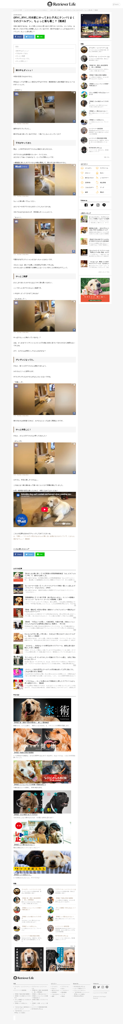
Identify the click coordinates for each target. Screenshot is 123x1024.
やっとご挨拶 (20, 56)
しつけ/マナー (104, 178)
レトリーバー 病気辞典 (20, 990)
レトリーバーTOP (17, 10)
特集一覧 (72, 946)
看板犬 (102, 192)
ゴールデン (33, 10)
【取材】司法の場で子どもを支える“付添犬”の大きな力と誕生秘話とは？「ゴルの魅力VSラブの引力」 (99, 240)
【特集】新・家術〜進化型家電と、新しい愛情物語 (40, 991)
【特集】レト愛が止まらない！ (40, 994)
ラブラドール (104, 168)
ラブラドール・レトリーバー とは (39, 987)
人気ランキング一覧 (103, 272)
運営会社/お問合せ (79, 996)
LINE (41, 37)
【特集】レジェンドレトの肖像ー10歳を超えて (40, 996)
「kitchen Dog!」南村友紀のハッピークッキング (22, 1008)
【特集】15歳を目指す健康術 (22, 994)
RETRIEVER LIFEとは (37, 1009)
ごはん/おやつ (89, 187)
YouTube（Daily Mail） (23, 123)
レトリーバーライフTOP (100, 993)
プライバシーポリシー (80, 990)
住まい (102, 173)
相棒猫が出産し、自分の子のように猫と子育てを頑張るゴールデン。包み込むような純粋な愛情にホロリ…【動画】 (99, 229)
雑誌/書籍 (103, 182)
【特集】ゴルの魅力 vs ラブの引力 (22, 996)
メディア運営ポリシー (80, 988)
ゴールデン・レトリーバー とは (22, 987)
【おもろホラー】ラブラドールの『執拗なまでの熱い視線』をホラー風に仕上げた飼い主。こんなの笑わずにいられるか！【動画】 (99, 251)
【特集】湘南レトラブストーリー (40, 1000)
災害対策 (87, 182)
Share (19, 37)
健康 (86, 192)
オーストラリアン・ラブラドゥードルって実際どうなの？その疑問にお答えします (99, 218)
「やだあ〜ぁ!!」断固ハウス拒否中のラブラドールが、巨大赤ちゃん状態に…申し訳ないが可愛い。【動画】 (99, 262)
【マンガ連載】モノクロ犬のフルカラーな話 (22, 1000)
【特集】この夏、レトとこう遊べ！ (40, 1004)
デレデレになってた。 (23, 58)
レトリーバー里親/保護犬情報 (39, 1007)
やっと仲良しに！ (22, 61)
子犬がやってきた (22, 53)
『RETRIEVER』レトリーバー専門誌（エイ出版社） (22, 1011)
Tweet (30, 37)
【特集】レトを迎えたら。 (21, 1003)
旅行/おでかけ (89, 178)
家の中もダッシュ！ (22, 51)
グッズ (102, 187)
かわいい (45, 10)
